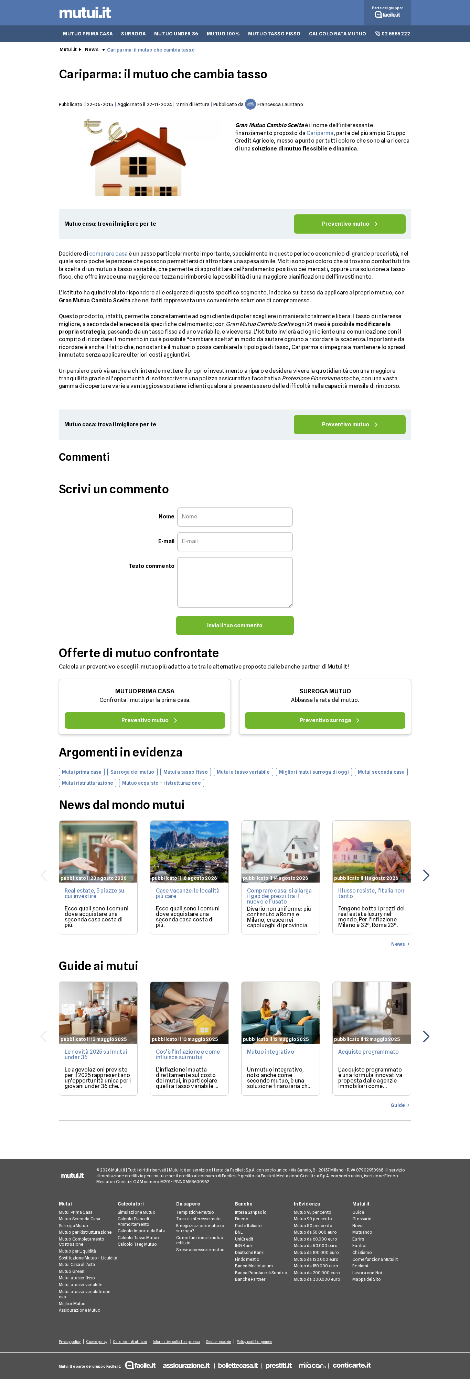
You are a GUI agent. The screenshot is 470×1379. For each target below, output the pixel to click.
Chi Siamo (362, 1252)
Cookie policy (96, 1341)
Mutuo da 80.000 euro (316, 1245)
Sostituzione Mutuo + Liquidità (88, 1257)
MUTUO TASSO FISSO (274, 33)
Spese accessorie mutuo (200, 1249)
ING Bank (244, 1245)
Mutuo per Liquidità (77, 1251)
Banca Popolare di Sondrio (261, 1272)
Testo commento (151, 566)
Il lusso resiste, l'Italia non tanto (371, 893)
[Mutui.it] (85, 19)
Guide (358, 1212)
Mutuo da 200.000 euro (317, 1272)
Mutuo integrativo (270, 1052)
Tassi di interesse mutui (199, 1218)
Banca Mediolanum (254, 1265)
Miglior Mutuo (72, 1303)
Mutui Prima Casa (76, 1212)
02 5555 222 (396, 33)
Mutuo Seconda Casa (79, 1218)
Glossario (362, 1218)
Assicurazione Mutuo (79, 1310)
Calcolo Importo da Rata (141, 1230)
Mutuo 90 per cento (313, 1218)
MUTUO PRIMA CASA (88, 33)
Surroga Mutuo (73, 1225)
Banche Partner (250, 1279)
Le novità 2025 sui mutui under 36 (96, 1055)
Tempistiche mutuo (195, 1212)
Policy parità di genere (254, 1341)
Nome (166, 516)
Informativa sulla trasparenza (176, 1341)
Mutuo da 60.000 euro (315, 1239)
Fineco (241, 1218)
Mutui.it (68, 49)
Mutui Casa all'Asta (77, 1264)
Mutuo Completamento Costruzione (81, 1241)
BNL (239, 1232)
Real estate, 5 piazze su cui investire (94, 893)
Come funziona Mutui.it (375, 1259)
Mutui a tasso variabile (80, 1284)
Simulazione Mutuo (137, 1212)
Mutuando (362, 1232)
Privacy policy (70, 1341)
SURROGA (133, 33)
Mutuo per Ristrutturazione (85, 1232)
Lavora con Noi (367, 1272)
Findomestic (247, 1259)
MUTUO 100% (223, 33)
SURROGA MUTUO (325, 691)
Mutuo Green (71, 1271)
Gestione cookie (218, 1341)
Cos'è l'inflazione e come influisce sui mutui (188, 1055)
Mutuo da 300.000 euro (317, 1279)
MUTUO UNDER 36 (176, 33)
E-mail (166, 541)
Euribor (359, 1245)
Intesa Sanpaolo (251, 1212)
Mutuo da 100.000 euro (316, 1252)
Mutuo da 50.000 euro (315, 1232)
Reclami (360, 1265)
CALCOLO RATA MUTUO (337, 33)
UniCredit (244, 1239)
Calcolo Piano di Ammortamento (133, 1221)
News (92, 49)
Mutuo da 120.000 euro (316, 1259)
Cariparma (320, 133)
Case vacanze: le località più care (188, 893)
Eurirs (358, 1239)
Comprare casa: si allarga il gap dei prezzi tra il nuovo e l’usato (279, 896)
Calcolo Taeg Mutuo (137, 1244)
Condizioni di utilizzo (130, 1341)
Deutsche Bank (249, 1252)
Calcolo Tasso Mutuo (138, 1237)
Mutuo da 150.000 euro (316, 1265)
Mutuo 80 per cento (313, 1225)
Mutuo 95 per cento (312, 1212)
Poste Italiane (248, 1225)
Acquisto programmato (368, 1052)
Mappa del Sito (366, 1279)
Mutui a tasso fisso (77, 1277)
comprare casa (108, 253)
